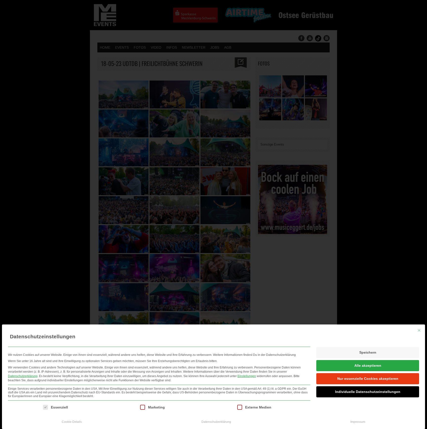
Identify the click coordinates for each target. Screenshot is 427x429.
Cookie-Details (72, 422)
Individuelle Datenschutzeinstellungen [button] (367, 392)
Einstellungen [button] (246, 376)
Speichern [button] (367, 352)
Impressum (357, 422)
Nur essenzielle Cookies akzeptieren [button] (367, 379)
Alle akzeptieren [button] (367, 365)
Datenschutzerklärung (23, 376)
